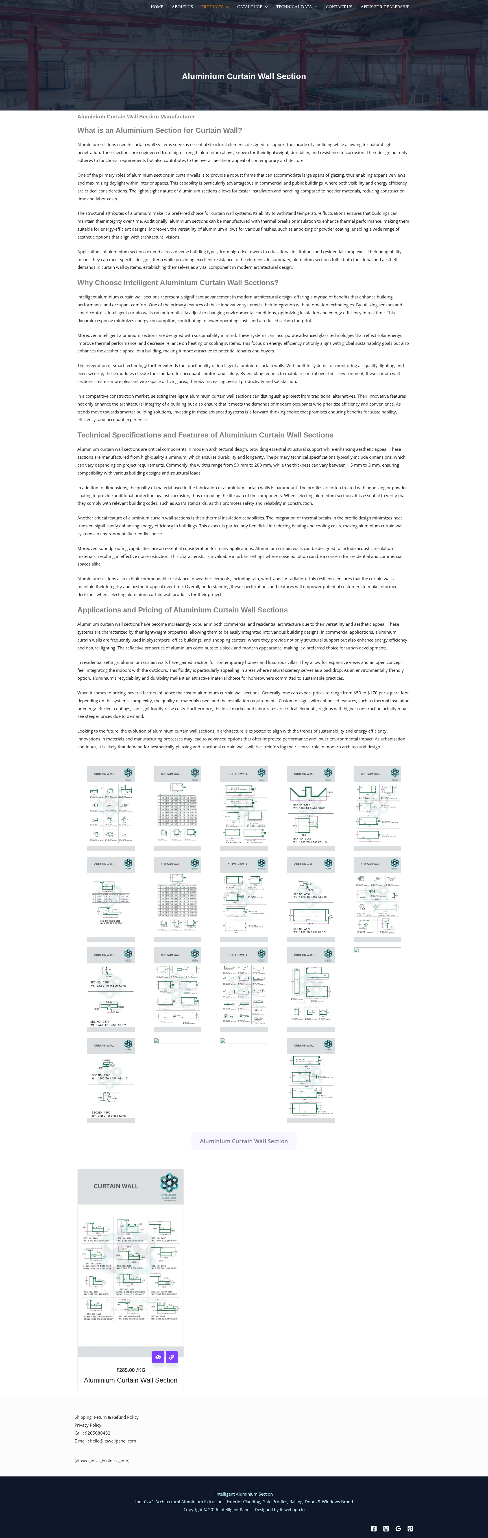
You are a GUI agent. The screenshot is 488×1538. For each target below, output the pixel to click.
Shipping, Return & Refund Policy (107, 1417)
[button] (226, 7)
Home (157, 7)
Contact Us (339, 7)
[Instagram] (386, 1529)
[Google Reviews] (398, 1529)
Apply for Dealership (385, 7)
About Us (182, 7)
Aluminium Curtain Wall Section (244, 1141)
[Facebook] (374, 1529)
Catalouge (249, 7)
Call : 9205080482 (92, 1433)
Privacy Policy (88, 1425)
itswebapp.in (292, 1509)
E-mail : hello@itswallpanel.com (105, 1441)
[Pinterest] (410, 1529)
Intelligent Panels (235, 1509)
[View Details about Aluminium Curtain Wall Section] (172, 1357)
